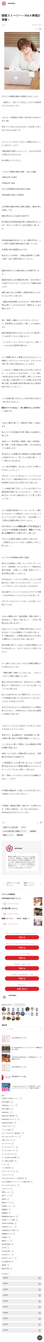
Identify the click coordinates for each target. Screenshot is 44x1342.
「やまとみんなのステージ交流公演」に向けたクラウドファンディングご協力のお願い (26, 1087)
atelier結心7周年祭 (9, 1116)
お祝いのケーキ (8, 1140)
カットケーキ (7, 1143)
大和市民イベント (9, 1227)
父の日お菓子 (7, 1251)
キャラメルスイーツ (9, 1147)
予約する (22, 937)
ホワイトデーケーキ (9, 1171)
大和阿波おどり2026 (10, 1230)
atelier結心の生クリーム (11, 898)
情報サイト (6, 1241)
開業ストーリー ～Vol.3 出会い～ (16, 918)
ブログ (23, 827)
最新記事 (4, 1025)
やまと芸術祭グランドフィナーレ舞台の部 (17, 1182)
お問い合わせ (22, 989)
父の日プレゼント (9, 1258)
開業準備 (20, 835)
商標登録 (6, 1213)
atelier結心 (11, 3)
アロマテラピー (8, 1126)
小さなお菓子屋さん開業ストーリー (15, 831)
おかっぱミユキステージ (11, 1137)
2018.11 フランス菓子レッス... (13, 884)
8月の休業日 (7, 1109)
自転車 (5, 1265)
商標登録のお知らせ (9, 1216)
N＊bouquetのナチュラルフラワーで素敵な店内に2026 (27, 1048)
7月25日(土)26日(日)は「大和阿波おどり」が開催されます (26, 1058)
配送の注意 (6, 1268)
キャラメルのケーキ (9, 1150)
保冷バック (6, 1196)
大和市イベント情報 (9, 1220)
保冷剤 (5, 1199)
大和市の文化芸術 (9, 1223)
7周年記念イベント (9, 1105)
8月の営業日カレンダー (19, 1067)
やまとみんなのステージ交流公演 (14, 1178)
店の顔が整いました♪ (10, 908)
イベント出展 (7, 1130)
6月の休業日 (7, 1102)
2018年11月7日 (37, 25)
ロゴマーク (6, 1189)
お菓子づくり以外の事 (10, 827)
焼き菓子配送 (7, 1244)
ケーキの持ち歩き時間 (10, 1157)
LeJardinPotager (8, 1123)
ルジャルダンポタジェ (10, 1185)
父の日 (5, 1248)
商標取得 (6, 1209)
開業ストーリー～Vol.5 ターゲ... (30, 884)
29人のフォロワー (7, 1005)
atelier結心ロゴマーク (10, 1119)
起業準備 (33, 831)
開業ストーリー (8, 835)
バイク (5, 1164)
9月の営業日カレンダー (19, 1038)
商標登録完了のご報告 (19, 1076)
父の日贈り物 (7, 1262)
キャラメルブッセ (9, 1154)
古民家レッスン (8, 1206)
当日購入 (6, 1237)
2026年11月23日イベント (11, 1098)
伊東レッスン (7, 1192)
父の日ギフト (7, 1255)
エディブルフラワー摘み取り (12, 1133)
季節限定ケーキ (8, 1234)
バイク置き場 (7, 1168)
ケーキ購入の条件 (9, 1161)
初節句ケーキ (7, 1203)
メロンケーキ (7, 1175)
